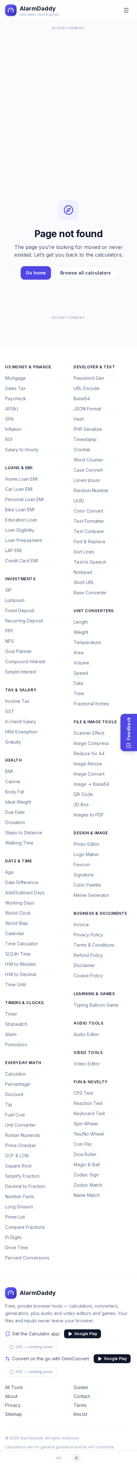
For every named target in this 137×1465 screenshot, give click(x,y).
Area (78, 652)
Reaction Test (88, 1103)
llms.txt (80, 1414)
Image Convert (89, 774)
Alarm (11, 1034)
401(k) (11, 408)
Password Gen (89, 378)
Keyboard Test (89, 1113)
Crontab (82, 449)
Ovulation (15, 822)
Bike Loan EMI (19, 509)
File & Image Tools (95, 721)
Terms (80, 1405)
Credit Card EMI (21, 560)
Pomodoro (16, 1044)
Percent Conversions (27, 1257)
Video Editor (87, 1063)
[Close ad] (76, 1458)
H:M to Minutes (20, 964)
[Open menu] (126, 10)
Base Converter (90, 592)
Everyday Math (23, 1062)
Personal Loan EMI (24, 499)
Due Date (15, 812)
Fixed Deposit (19, 610)
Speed (81, 673)
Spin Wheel (86, 1123)
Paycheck (15, 398)
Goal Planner (18, 651)
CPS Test (83, 1093)
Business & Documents (100, 913)
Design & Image (91, 832)
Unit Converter (20, 1125)
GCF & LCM (17, 1155)
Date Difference (22, 882)
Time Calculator (21, 943)
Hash (79, 419)
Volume (81, 662)
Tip (8, 1104)
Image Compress (91, 743)
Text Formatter (89, 521)
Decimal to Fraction (25, 1186)
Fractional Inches (91, 703)
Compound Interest (25, 661)
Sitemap (13, 1414)
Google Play (85, 1333)
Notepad (83, 572)
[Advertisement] (68, 100)
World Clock (18, 913)
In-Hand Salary (20, 721)
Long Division (19, 1206)
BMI (9, 771)
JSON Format (87, 408)
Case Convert (88, 470)
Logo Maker (86, 854)
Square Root (18, 1165)
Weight (81, 632)
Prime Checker (20, 1145)
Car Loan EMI (18, 489)
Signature (84, 874)
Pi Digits (13, 1237)
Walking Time (19, 842)
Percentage (17, 1084)
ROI (8, 439)
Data (78, 683)
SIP (8, 590)
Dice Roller (85, 1154)
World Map (16, 923)
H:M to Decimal (20, 974)
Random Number (91, 490)
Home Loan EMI (21, 479)
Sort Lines (84, 551)
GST (9, 711)
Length (81, 622)
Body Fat (14, 791)
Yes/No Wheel (89, 1134)
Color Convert (88, 511)
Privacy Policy (88, 934)
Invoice (81, 924)
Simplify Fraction (22, 1176)
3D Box (81, 804)
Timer (11, 1014)
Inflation (13, 429)
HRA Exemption (21, 731)
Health (13, 760)
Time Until (15, 984)
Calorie (12, 781)
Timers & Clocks (24, 1002)
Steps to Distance (23, 832)
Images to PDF (89, 814)
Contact (82, 1396)
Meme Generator (91, 895)
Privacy (13, 1405)
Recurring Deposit (24, 620)
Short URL (84, 582)
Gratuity (13, 742)
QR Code (83, 794)
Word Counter (88, 459)
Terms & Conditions (94, 945)
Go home (36, 272)
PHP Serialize (88, 429)
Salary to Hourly (22, 449)
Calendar (14, 933)
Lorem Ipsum (87, 480)
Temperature (87, 642)
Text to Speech (90, 562)
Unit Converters (94, 610)
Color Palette (87, 885)
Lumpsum (15, 600)
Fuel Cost (15, 1114)
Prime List (15, 1217)
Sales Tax (15, 388)
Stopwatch (16, 1024)
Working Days (19, 902)
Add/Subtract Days (25, 892)
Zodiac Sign (86, 1174)
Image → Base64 (91, 784)
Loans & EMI (18, 467)
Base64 (82, 398)
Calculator (15, 1074)
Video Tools (88, 1052)
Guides (81, 1387)
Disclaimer (84, 965)
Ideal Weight (18, 802)
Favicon (82, 864)
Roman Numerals (22, 1135)
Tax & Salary (20, 689)
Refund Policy (88, 955)
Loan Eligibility (19, 530)
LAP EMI (13, 550)
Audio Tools (89, 1023)
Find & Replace (89, 541)
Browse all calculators (85, 272)
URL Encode (86, 388)
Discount (14, 1094)
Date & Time (18, 861)
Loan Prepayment (23, 540)
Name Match (87, 1195)
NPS (9, 641)
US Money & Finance (28, 366)
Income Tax (17, 701)
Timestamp (85, 439)
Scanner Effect (89, 733)
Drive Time (16, 1247)
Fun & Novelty (91, 1081)
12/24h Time (18, 954)
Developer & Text (94, 366)
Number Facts (19, 1196)
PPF (9, 631)
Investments (20, 578)
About (11, 1396)
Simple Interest (20, 671)
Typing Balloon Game (96, 1005)
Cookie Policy (88, 975)
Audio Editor (86, 1034)
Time (79, 693)
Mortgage (15, 378)
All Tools (14, 1387)
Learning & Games (94, 993)
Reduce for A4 (89, 753)
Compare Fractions (25, 1227)
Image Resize (88, 763)
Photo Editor (86, 844)
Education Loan (21, 519)
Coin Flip (83, 1144)
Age (9, 872)
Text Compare (89, 531)
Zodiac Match (88, 1185)
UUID (79, 500)
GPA (9, 419)
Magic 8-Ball (87, 1164)
